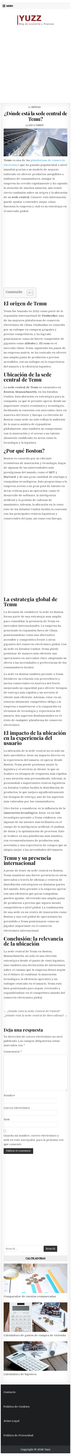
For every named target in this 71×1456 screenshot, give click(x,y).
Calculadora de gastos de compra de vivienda (35, 1335)
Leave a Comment (36, 125)
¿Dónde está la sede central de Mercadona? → (35, 1015)
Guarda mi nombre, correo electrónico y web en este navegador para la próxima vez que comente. (34, 1140)
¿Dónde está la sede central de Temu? (35, 116)
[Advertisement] (35, 64)
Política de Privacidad (18, 1435)
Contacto (9, 1392)
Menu (9, 6)
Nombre (9, 1095)
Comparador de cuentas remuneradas (30, 1296)
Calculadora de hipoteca (20, 1374)
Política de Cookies (16, 1406)
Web (7, 1119)
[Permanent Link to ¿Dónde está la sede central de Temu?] (35, 142)
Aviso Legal (11, 1421)
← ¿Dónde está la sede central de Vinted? (32, 1011)
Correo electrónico (17, 1108)
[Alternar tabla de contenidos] (28, 293)
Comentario (13, 1051)
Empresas (36, 107)
